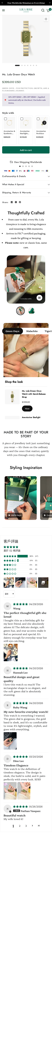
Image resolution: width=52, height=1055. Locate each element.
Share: (5, 202)
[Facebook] (12, 202)
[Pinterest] (20, 202)
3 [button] (26, 825)
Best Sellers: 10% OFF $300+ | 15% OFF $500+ (26, 2)
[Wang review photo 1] (11, 652)
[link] (9, 123)
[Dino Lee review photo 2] (23, 790)
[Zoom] (46, 19)
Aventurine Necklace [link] (41, 132)
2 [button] (20, 825)
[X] (16, 202)
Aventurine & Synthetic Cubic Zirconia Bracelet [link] (9, 132)
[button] (44, 123)
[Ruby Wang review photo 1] (10, 741)
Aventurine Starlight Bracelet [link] (25, 132)
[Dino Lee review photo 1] (10, 790)
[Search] (42, 10)
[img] (20, 604)
